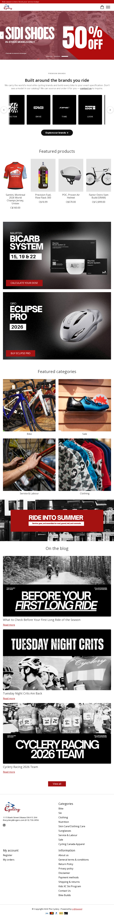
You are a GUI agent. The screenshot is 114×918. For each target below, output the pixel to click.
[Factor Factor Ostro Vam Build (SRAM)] (98, 175)
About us (63, 855)
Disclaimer (64, 873)
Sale (84, 434)
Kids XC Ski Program (69, 886)
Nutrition (63, 821)
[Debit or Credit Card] (66, 913)
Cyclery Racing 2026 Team (20, 767)
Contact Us (64, 890)
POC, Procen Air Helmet (71, 196)
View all (57, 783)
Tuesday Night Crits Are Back (22, 693)
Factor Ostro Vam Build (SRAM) (98, 196)
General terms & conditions (73, 859)
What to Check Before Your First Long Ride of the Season (41, 620)
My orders (8, 859)
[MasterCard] (52, 913)
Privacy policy (65, 868)
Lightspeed (77, 909)
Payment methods (68, 877)
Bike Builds (64, 895)
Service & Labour (29, 493)
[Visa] (47, 913)
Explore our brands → (57, 132)
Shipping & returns (69, 881)
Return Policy (65, 864)
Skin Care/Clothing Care (71, 826)
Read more (9, 624)
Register (7, 855)
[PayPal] (56, 913)
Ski (60, 813)
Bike (29, 434)
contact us (86, 88)
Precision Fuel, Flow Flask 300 (43, 196)
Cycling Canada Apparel (71, 844)
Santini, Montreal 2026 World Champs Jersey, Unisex (15, 199)
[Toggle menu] (108, 7)
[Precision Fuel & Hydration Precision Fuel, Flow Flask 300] (43, 175)
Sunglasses (64, 830)
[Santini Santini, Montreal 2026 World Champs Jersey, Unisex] (15, 175)
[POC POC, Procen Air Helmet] (70, 175)
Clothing (85, 493)
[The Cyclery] (7, 7)
